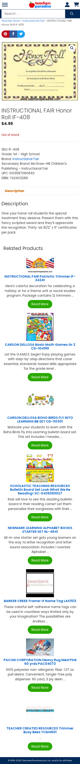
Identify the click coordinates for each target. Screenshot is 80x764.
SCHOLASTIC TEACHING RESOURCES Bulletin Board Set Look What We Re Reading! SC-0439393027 (40, 489)
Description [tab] (14, 191)
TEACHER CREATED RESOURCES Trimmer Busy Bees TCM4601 (40, 730)
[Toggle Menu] (5, 4)
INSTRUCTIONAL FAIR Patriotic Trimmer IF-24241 (40, 278)
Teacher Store (10, 21)
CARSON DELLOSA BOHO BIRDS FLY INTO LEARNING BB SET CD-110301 (40, 419)
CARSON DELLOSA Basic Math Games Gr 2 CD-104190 (40, 346)
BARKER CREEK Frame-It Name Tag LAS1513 (40, 600)
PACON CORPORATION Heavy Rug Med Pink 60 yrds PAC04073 (40, 662)
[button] (72, 48)
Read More (40, 304)
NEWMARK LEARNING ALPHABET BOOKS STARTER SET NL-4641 (40, 529)
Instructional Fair (33, 21)
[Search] (71, 13)
